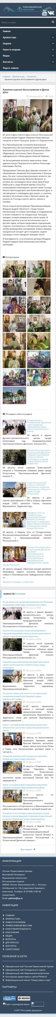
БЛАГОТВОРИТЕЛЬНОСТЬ (17, 928)
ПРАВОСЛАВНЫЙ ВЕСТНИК (18, 925)
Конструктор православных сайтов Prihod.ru (25, 976)
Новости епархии (28, 49)
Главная (6, 31)
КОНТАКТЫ (10, 945)
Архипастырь (28, 37)
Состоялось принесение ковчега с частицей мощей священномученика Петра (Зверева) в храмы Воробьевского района (25, 696)
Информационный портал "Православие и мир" (27, 980)
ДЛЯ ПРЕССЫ (11, 942)
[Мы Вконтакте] (51, 13)
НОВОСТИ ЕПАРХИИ (14, 922)
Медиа (28, 55)
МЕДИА (8, 935)
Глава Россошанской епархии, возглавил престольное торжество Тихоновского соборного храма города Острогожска (38, 488)
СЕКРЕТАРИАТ (12, 949)
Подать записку (11, 68)
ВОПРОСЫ (10, 939)
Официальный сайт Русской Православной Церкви (29, 966)
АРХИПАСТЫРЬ (12, 918)
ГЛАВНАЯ (9, 915)
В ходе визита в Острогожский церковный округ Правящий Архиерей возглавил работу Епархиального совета (39, 426)
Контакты (28, 61)
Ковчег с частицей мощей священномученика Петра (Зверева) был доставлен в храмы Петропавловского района (26, 727)
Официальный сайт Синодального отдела (24, 969)
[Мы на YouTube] (44, 13)
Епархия (28, 43)
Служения (31, 76)
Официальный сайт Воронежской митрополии (26, 973)
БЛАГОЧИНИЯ (11, 932)
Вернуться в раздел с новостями (18, 581)
